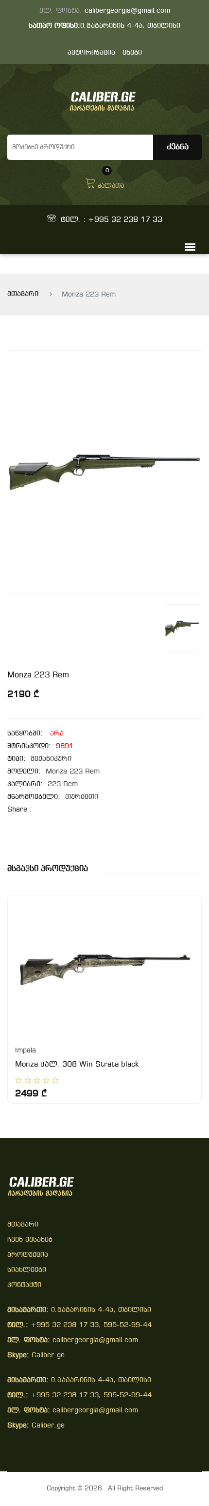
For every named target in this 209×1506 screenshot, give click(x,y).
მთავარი (22, 294)
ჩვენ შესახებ (29, 1240)
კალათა (111, 182)
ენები (132, 53)
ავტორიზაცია (91, 53)
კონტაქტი (24, 1285)
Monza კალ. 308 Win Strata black (77, 1065)
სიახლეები (26, 1270)
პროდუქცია (27, 1255)
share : (19, 809)
